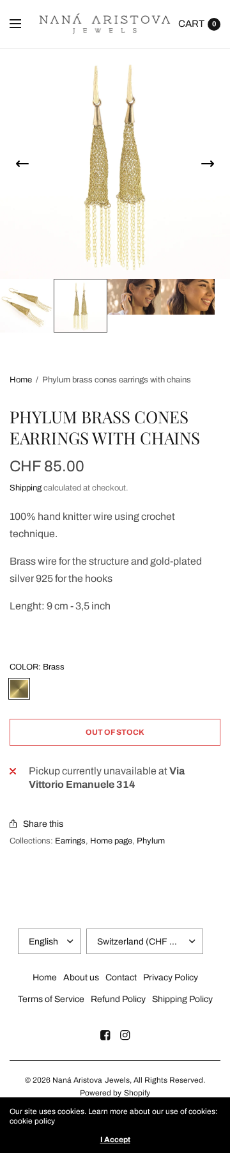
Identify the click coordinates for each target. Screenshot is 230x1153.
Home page (111, 840)
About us (81, 977)
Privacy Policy (170, 977)
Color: (37, 667)
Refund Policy (118, 999)
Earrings (70, 840)
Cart (191, 24)
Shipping (26, 487)
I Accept (115, 1139)
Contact (121, 977)
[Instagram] (125, 1035)
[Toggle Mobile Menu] (24, 24)
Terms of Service (51, 999)
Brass (19, 689)
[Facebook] (105, 1035)
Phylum (151, 840)
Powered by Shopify (115, 1092)
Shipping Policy (182, 999)
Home (21, 379)
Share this (43, 824)
